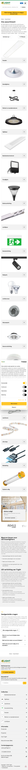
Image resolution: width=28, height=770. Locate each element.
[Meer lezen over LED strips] (24, 441)
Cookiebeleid (5, 767)
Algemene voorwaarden (7, 766)
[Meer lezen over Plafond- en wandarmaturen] (24, 108)
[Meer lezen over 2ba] (21, 3)
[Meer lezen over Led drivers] (24, 417)
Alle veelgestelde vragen (10, 630)
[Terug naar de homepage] (5, 3)
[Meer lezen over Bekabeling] (24, 465)
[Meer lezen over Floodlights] (24, 179)
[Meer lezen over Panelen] (24, 60)
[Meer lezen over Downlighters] (24, 84)
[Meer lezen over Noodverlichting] (24, 251)
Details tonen (21, 399)
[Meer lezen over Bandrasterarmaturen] (24, 155)
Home (2, 19)
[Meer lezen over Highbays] (24, 131)
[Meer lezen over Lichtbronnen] (24, 298)
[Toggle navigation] (25, 3)
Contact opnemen (11, 517)
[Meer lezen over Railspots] (24, 274)
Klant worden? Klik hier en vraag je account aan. (14, 13)
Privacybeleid (17, 766)
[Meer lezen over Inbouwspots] (24, 322)
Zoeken (23, 7)
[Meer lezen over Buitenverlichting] (24, 203)
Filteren (23, 36)
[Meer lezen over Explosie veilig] (24, 489)
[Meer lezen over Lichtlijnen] (24, 227)
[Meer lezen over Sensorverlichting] (24, 346)
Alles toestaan (14, 403)
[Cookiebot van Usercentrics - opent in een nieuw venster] (21, 362)
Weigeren (14, 407)
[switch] (25, 387)
